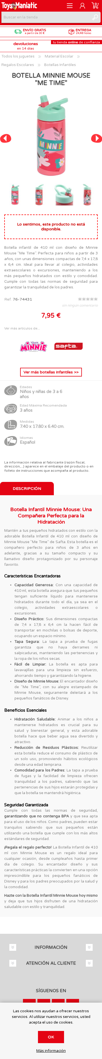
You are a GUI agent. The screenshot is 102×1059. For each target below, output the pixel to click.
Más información (51, 1051)
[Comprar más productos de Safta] (69, 358)
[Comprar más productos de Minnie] (34, 358)
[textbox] (45, 17)
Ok (51, 1037)
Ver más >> (51, 372)
